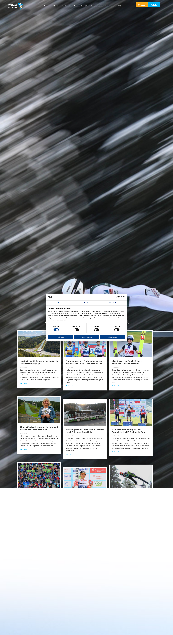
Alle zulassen (112, 337)
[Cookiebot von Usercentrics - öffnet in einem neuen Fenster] (117, 297)
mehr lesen (23, 383)
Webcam (141, 5)
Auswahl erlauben (86, 337)
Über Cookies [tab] (113, 303)
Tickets (154, 5)
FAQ (119, 6)
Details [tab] (86, 303)
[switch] (76, 329)
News (107, 6)
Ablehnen (61, 337)
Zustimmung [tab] (60, 303)
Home (39, 6)
